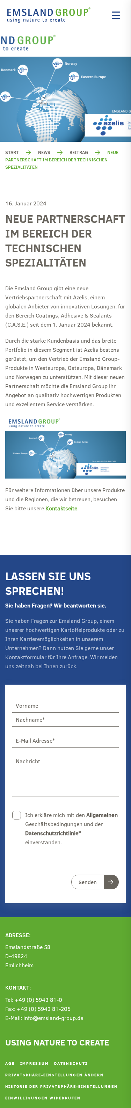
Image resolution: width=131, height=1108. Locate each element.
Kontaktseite (61, 508)
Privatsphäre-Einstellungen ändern (54, 1074)
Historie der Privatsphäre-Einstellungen (61, 1086)
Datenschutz (71, 1063)
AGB (10, 1063)
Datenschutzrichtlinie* (53, 833)
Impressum (34, 1063)
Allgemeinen (102, 814)
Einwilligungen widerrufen (43, 1097)
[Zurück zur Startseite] (50, 15)
